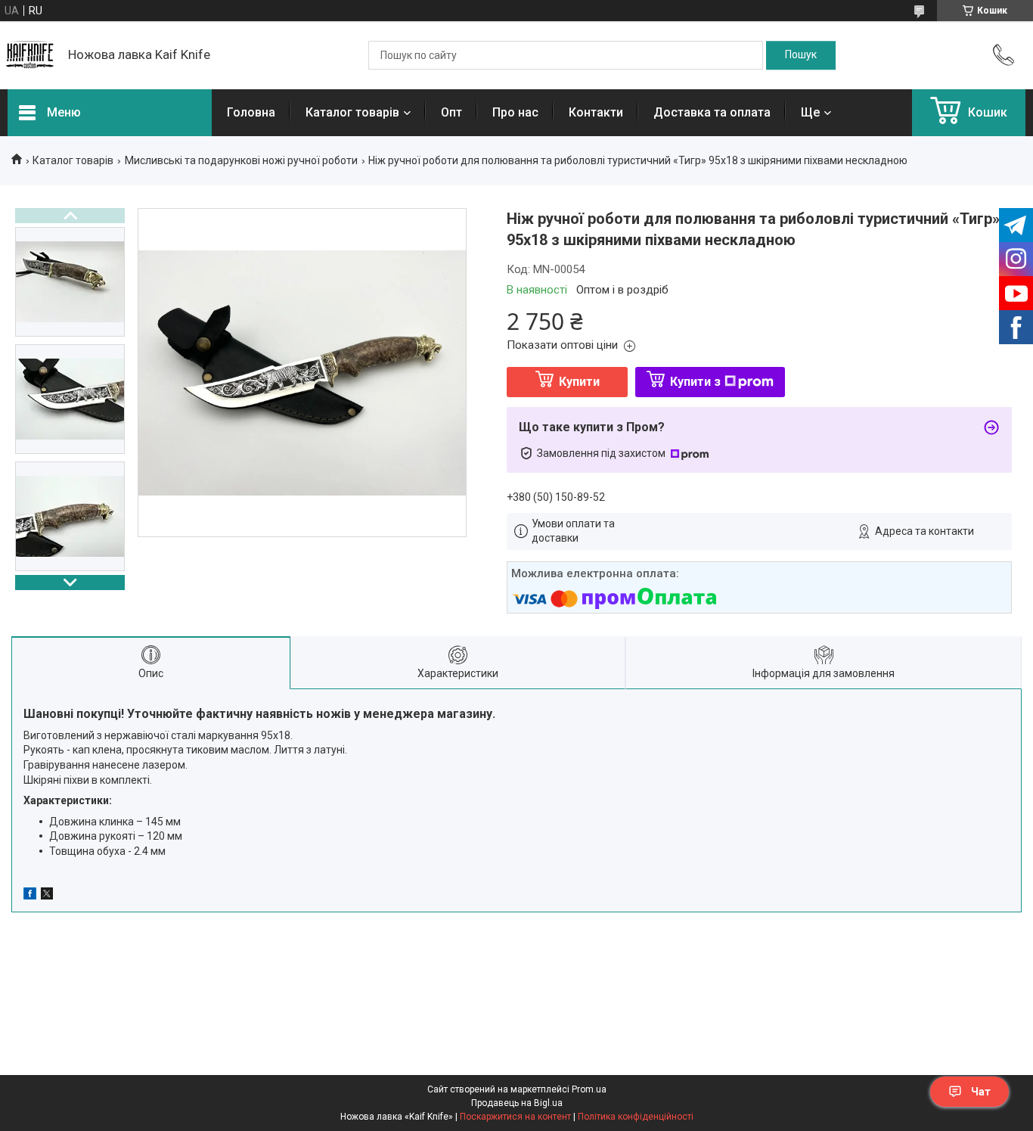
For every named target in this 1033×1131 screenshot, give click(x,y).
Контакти (596, 112)
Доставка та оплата (712, 112)
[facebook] (29, 896)
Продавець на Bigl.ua (517, 1103)
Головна (251, 112)
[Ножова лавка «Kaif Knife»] (30, 55)
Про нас (515, 112)
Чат (981, 1092)
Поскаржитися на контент (515, 1116)
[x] (47, 896)
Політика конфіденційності (635, 1116)
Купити (579, 381)
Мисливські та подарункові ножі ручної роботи (241, 160)
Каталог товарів (352, 112)
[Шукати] (801, 55)
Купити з (695, 381)
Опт (451, 112)
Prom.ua (589, 1089)
